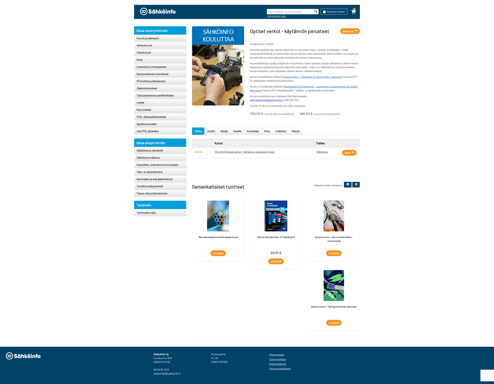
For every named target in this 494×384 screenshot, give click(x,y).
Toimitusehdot (277, 359)
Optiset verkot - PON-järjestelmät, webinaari (334, 306)
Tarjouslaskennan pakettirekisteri (155, 95)
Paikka (198, 131)
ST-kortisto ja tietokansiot (151, 81)
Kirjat (139, 59)
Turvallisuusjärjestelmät (150, 186)
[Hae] (316, 11)
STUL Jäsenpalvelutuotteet (151, 116)
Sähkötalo (322, 151)
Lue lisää (218, 253)
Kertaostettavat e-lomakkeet (152, 74)
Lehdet (140, 102)
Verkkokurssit (144, 45)
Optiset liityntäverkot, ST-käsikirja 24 (276, 237)
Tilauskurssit (144, 52)
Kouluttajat (253, 131)
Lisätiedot (280, 131)
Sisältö (211, 131)
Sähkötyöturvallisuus (148, 157)
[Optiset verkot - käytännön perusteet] (218, 65)
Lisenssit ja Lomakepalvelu (152, 66)
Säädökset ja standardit (150, 150)
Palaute (296, 131)
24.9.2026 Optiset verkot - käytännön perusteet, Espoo (245, 151)
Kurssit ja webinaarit (148, 38)
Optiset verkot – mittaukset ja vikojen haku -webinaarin (313, 76)
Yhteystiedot (276, 354)
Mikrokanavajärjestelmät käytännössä (218, 237)
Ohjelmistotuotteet (147, 88)
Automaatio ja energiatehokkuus (155, 179)
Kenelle (237, 131)
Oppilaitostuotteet (146, 124)
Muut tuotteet (144, 109)
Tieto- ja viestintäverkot (150, 171)
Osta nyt (349, 31)
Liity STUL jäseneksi (148, 131)
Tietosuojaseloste (279, 368)
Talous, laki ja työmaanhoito (152, 193)
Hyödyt (224, 131)
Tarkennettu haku (276, 16)
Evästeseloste (277, 363)
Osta (347, 153)
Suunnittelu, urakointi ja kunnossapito (157, 164)
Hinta (267, 131)
